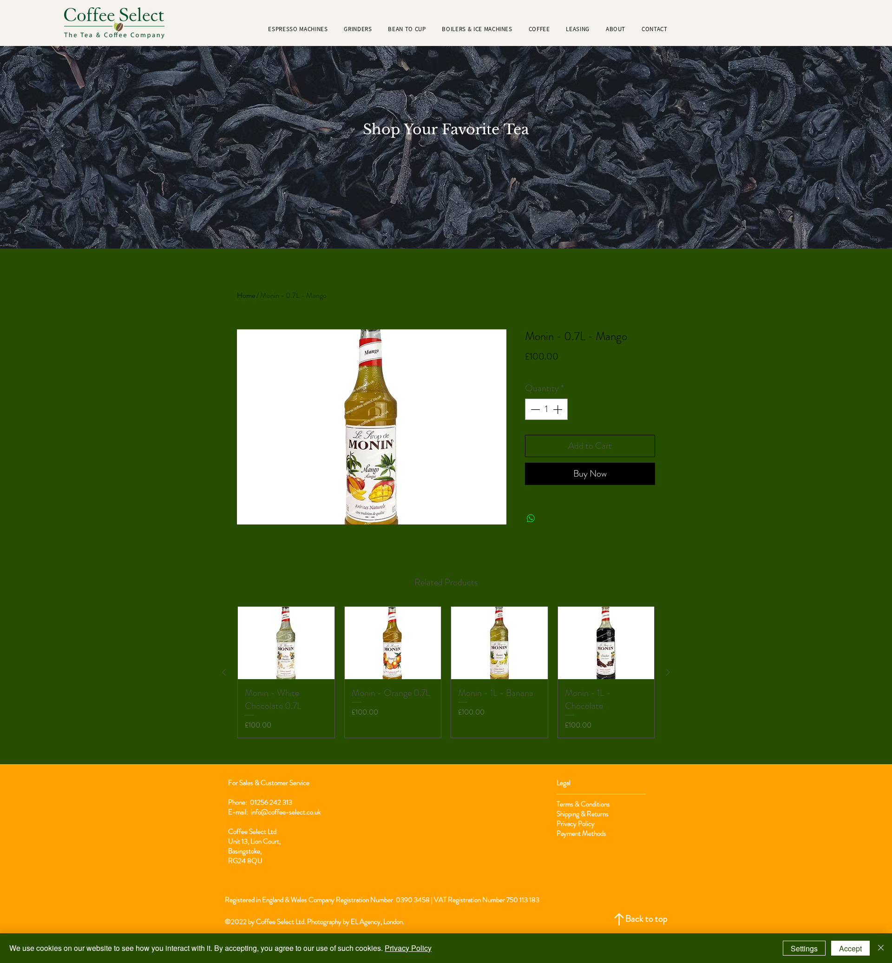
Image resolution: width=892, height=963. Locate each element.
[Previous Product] (224, 672)
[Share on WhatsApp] (531, 518)
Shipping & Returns (583, 814)
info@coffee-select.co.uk (286, 812)
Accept (850, 948)
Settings (804, 948)
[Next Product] (668, 672)
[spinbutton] (546, 409)
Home (246, 295)
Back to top (646, 918)
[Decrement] (534, 409)
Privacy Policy (576, 824)
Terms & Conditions (583, 804)
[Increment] (558, 409)
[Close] (880, 948)
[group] (446, 672)
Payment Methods (582, 833)
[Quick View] (286, 643)
